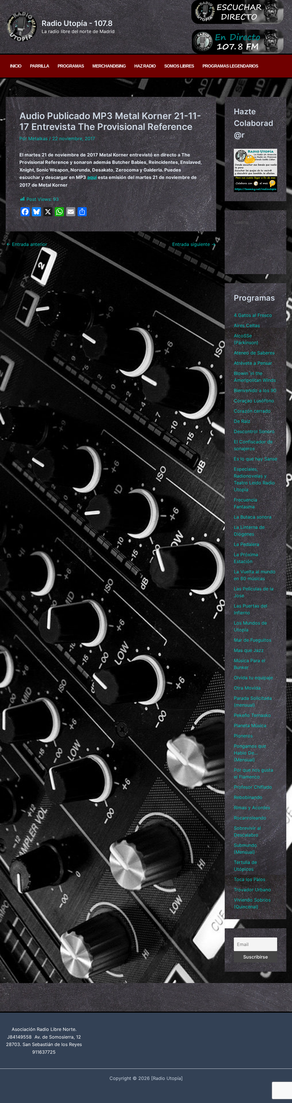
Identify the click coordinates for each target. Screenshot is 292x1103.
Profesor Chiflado (253, 787)
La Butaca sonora (252, 517)
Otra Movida (247, 688)
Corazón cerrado (252, 411)
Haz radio (145, 66)
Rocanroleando (250, 818)
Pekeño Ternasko (252, 715)
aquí (92, 177)
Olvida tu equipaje (253, 677)
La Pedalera (246, 544)
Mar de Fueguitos (252, 640)
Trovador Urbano (252, 889)
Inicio (15, 66)
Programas (71, 66)
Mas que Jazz (249, 650)
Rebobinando (248, 797)
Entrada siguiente (194, 244)
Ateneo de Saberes (254, 353)
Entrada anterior (26, 244)
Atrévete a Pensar (253, 363)
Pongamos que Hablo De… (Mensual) (250, 752)
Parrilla (39, 66)
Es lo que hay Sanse (255, 459)
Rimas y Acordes (252, 807)
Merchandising (109, 66)
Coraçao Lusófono (254, 400)
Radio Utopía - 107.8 (77, 23)
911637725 (44, 1052)
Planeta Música (250, 725)
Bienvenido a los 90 (255, 390)
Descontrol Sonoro (254, 431)
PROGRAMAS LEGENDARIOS (230, 66)
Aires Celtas (247, 325)
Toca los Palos (249, 879)
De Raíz (242, 421)
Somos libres (179, 66)
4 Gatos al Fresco (253, 315)
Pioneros (243, 736)
